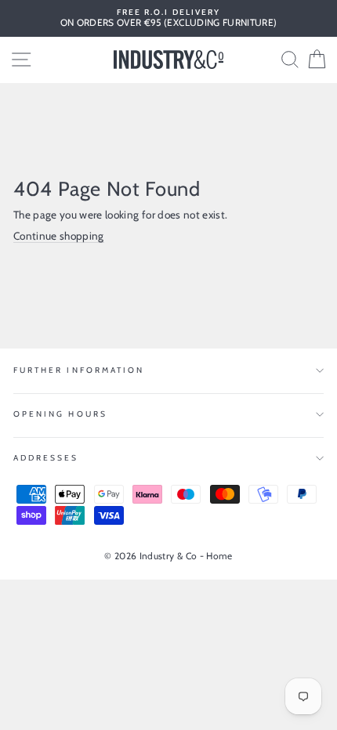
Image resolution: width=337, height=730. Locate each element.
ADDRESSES (46, 458)
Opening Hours (60, 414)
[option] (168, 18)
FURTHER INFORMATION (78, 370)
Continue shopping (58, 235)
